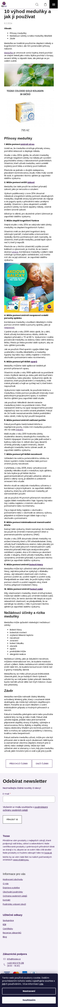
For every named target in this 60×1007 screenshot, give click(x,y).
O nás (6, 883)
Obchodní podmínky (13, 891)
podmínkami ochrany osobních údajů (25, 809)
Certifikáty (8, 928)
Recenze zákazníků (12, 933)
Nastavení (29, 991)
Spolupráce (8, 920)
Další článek (42, 763)
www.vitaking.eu (21, 860)
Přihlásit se (12, 819)
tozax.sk (48, 852)
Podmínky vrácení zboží (14, 904)
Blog (5, 937)
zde (41, 984)
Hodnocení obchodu (13, 879)
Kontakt (6, 900)
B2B (4, 924)
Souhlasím (29, 1000)
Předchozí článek (18, 763)
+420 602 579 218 (15, 963)
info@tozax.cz (14, 959)
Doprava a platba (11, 887)
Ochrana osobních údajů (15, 896)
